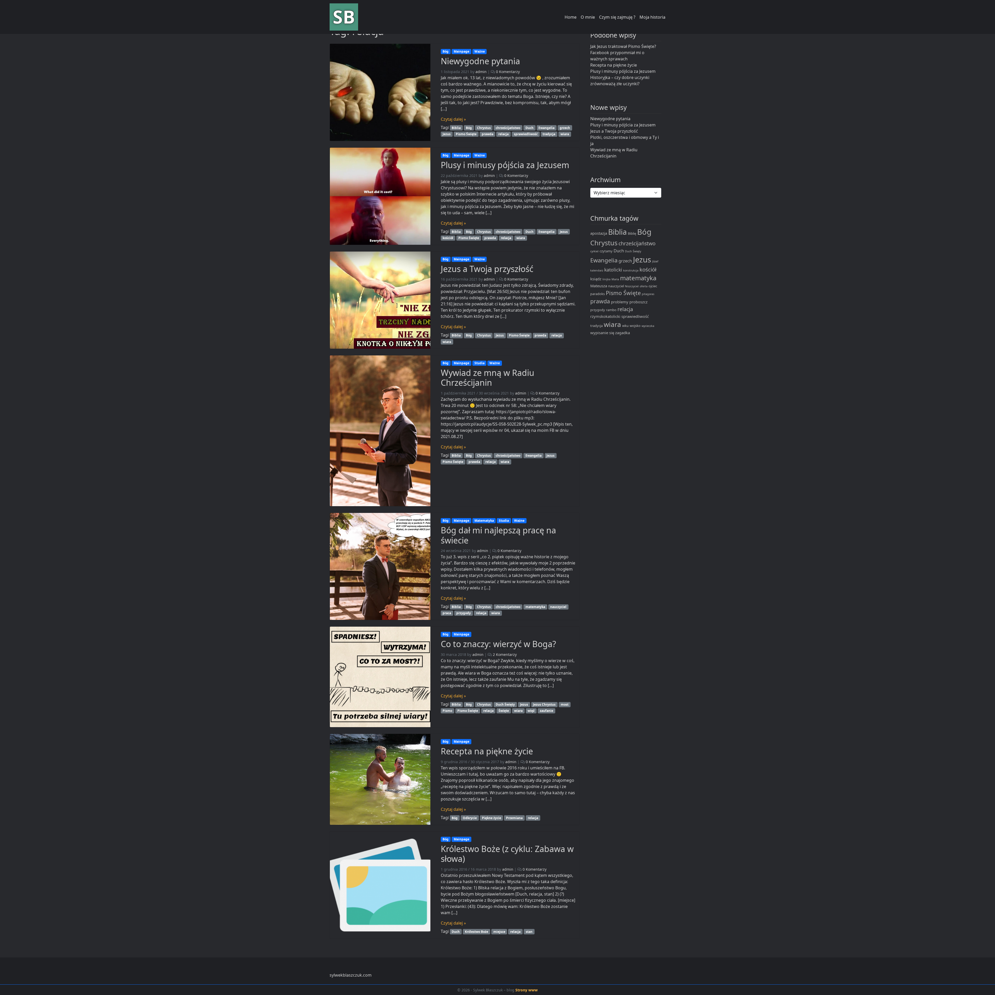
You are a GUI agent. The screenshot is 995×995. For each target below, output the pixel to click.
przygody (463, 613)
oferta (644, 286)
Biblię (632, 233)
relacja (503, 134)
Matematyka (484, 520)
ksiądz (595, 278)
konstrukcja (630, 270)
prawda (487, 134)
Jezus (447, 134)
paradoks (597, 293)
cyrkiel (594, 251)
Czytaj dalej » (453, 119)
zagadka (622, 332)
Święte (504, 710)
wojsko (635, 325)
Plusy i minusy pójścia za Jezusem (505, 164)
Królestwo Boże (476, 931)
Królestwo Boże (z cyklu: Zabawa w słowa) (507, 853)
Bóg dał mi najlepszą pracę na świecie (498, 535)
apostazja (598, 233)
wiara (564, 134)
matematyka (535, 607)
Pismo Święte (466, 134)
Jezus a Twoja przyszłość (487, 268)
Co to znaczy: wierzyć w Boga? (498, 643)
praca (447, 613)
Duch (529, 128)
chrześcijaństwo (508, 128)
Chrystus (484, 128)
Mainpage (461, 51)
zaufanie (546, 710)
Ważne (479, 51)
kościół (448, 238)
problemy (619, 301)
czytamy (606, 251)
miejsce (499, 931)
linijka (606, 279)
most (564, 704)
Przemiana (514, 818)
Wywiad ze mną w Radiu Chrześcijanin (487, 377)
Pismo (447, 710)
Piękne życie (491, 818)
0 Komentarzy (508, 71)
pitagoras (648, 294)
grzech (565, 128)
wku (625, 325)
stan (529, 931)
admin (481, 71)
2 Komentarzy (505, 654)
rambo (611, 309)
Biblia (456, 128)
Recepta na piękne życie (487, 751)
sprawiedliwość (526, 134)
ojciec (653, 286)
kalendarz (596, 270)
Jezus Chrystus (544, 704)
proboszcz (638, 301)
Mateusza (598, 285)
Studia (479, 363)
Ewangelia (546, 128)
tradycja (549, 134)
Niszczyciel (632, 286)
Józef (655, 261)
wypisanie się (602, 332)
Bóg (446, 51)
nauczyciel (558, 607)
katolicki (613, 270)
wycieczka (648, 326)
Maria (615, 279)
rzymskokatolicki (605, 316)
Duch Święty (505, 704)
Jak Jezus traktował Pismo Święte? (623, 46)
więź (531, 710)
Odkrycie (470, 818)
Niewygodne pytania (480, 61)
